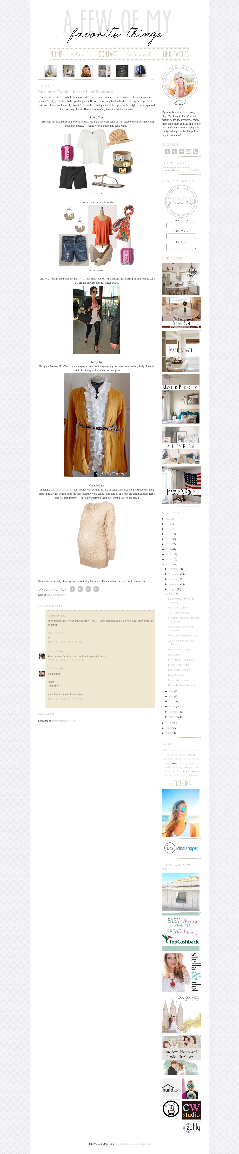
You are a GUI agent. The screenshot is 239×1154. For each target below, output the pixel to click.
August (173, 589)
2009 (169, 728)
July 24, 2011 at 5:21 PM (65, 699)
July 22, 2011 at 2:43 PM (65, 642)
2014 (169, 549)
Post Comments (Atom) (64, 720)
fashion (50, 594)
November (174, 574)
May (171, 696)
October (173, 579)
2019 (169, 524)
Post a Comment (46, 713)
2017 (169, 534)
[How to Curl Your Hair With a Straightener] (86, 71)
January (173, 716)
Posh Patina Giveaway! (180, 669)
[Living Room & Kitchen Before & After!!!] (104, 71)
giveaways (192, 763)
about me (175, 750)
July (171, 594)
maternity (60, 594)
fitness (174, 764)
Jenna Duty (54, 668)
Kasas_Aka (54, 651)
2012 (169, 559)
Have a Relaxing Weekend (182, 685)
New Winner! (175, 654)
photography (180, 775)
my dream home (191, 767)
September (174, 584)
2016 (169, 539)
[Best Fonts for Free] (122, 71)
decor (182, 754)
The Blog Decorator (132, 1143)
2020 (169, 518)
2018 (169, 529)
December (174, 568)
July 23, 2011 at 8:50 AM (65, 659)
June (171, 691)
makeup (178, 767)
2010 (169, 723)
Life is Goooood (176, 675)
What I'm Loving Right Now (183, 635)
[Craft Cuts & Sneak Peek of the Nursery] (50, 71)
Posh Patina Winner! (178, 607)
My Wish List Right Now (181, 659)
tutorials (193, 775)
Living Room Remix (178, 664)
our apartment (188, 771)
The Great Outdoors (178, 612)
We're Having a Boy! (179, 649)
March (172, 706)
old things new (172, 771)
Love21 (83, 278)
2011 (169, 564)
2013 (169, 554)
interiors (169, 767)
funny (182, 763)
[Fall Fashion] (140, 71)
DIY (165, 750)
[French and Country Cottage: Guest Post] (68, 71)
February (174, 711)
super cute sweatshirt (61, 489)
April (172, 701)
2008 (169, 733)
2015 (169, 544)
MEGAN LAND (57, 633)
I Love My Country (178, 680)
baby (184, 750)
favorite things (172, 758)
